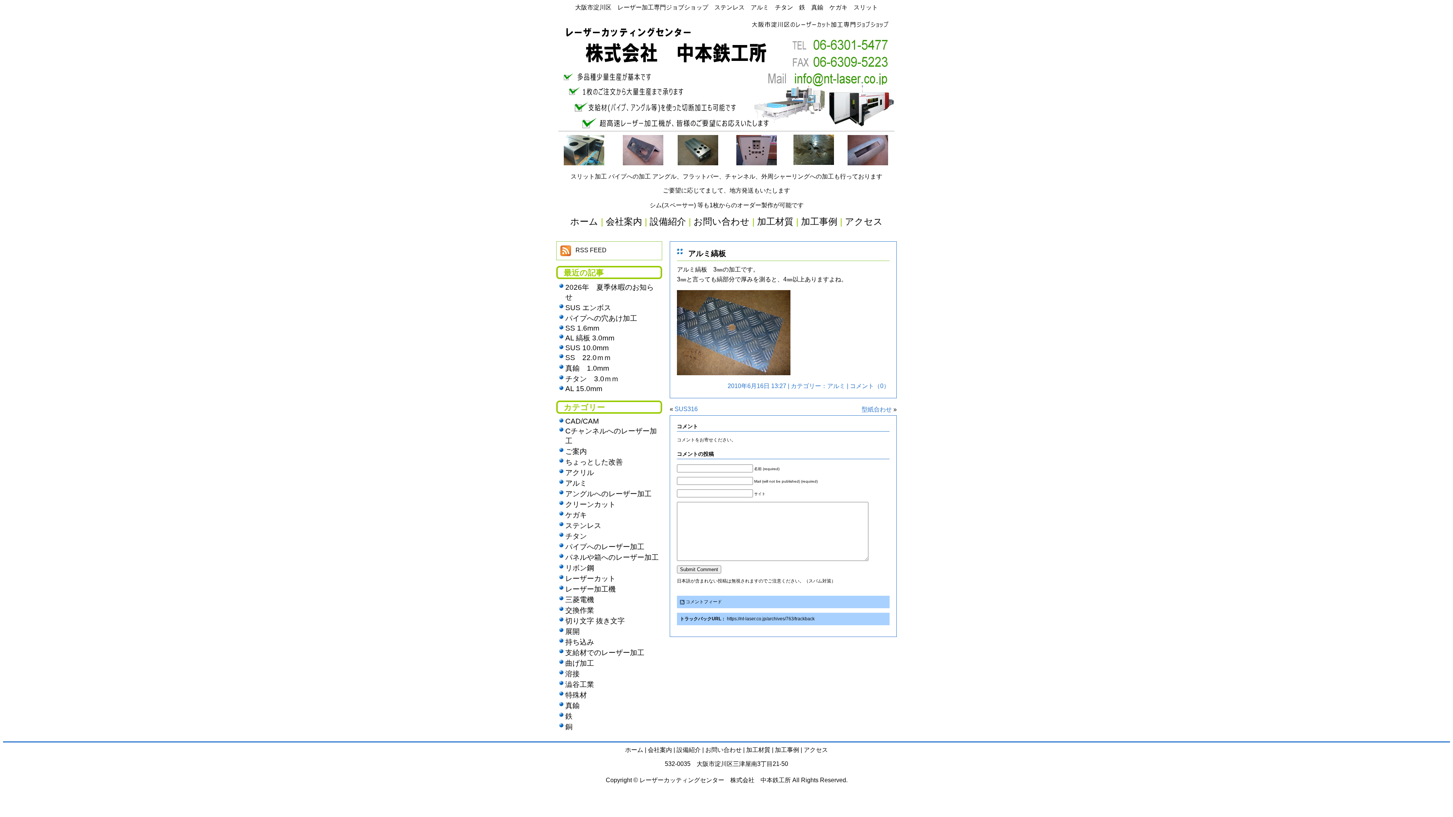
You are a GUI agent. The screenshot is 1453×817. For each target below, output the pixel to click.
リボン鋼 (579, 568)
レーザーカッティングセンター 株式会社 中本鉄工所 (715, 780)
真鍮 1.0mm (587, 368)
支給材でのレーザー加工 (604, 653)
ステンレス (583, 526)
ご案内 (576, 451)
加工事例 (787, 750)
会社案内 (660, 750)
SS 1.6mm (582, 328)
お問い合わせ (723, 750)
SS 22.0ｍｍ (588, 358)
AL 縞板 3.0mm (589, 338)
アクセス (816, 750)
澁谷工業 (579, 684)
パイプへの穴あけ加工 (601, 318)
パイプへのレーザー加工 (604, 547)
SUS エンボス (588, 308)
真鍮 (572, 706)
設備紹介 (689, 750)
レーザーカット (590, 578)
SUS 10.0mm (587, 348)
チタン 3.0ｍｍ (592, 379)
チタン (576, 536)
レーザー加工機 (590, 589)
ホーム (634, 750)
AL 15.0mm (583, 389)
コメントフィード (704, 601)
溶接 (572, 674)
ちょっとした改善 (594, 462)
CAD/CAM (582, 421)
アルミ (836, 386)
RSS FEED (591, 250)
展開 (572, 631)
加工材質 (758, 750)
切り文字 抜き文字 (595, 621)
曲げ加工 (579, 663)
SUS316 (686, 409)
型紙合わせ (877, 409)
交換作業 (579, 610)
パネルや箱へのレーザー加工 (612, 557)
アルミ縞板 (707, 253)
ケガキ (576, 515)
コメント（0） (870, 386)
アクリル (579, 473)
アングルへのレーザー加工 (608, 494)
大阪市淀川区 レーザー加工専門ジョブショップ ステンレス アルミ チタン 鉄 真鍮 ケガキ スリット (726, 7)
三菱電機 (579, 600)
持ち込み (579, 642)
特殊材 (576, 695)
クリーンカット (590, 504)
